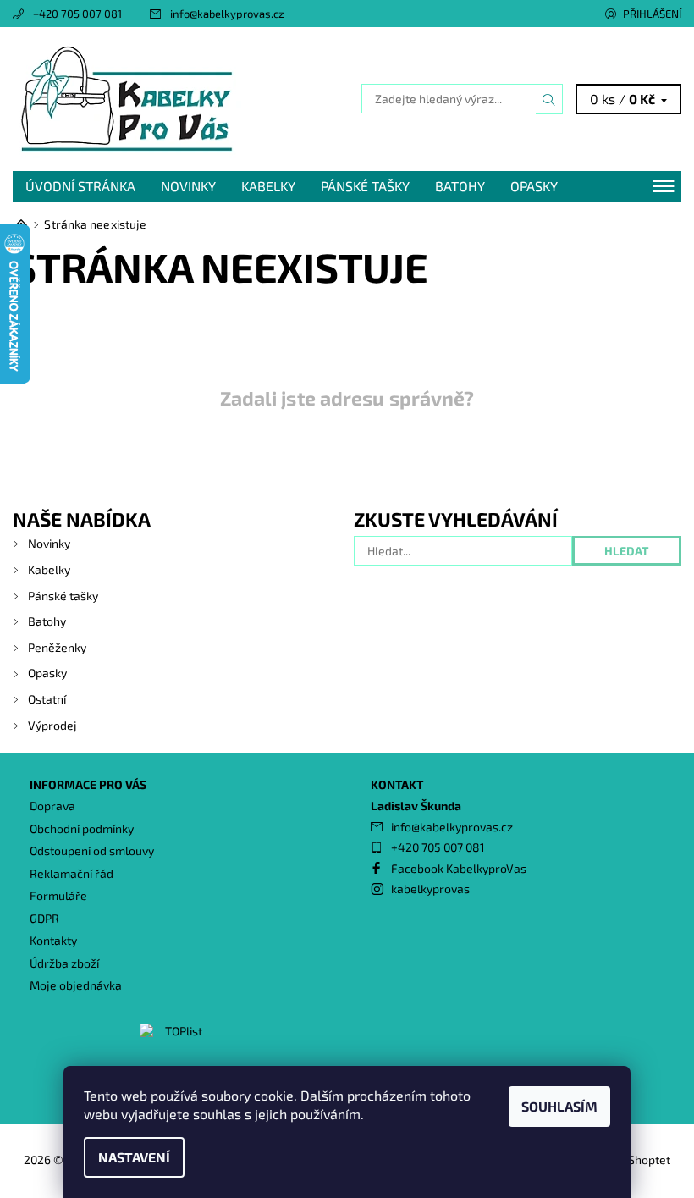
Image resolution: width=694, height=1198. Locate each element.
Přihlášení (652, 13)
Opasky (534, 186)
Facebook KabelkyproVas (458, 868)
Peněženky (57, 647)
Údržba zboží (64, 963)
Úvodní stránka (80, 186)
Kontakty (53, 940)
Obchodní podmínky (82, 828)
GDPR (44, 918)
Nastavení (134, 1157)
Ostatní (47, 699)
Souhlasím (559, 1106)
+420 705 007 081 (77, 13)
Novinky (188, 186)
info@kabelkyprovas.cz (227, 13)
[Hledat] (549, 99)
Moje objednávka (76, 985)
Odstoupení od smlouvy (92, 850)
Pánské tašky (365, 186)
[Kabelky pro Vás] (180, 99)
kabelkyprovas (430, 888)
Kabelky (268, 186)
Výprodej (52, 725)
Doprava (52, 805)
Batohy (460, 186)
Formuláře (58, 895)
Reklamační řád (71, 873)
